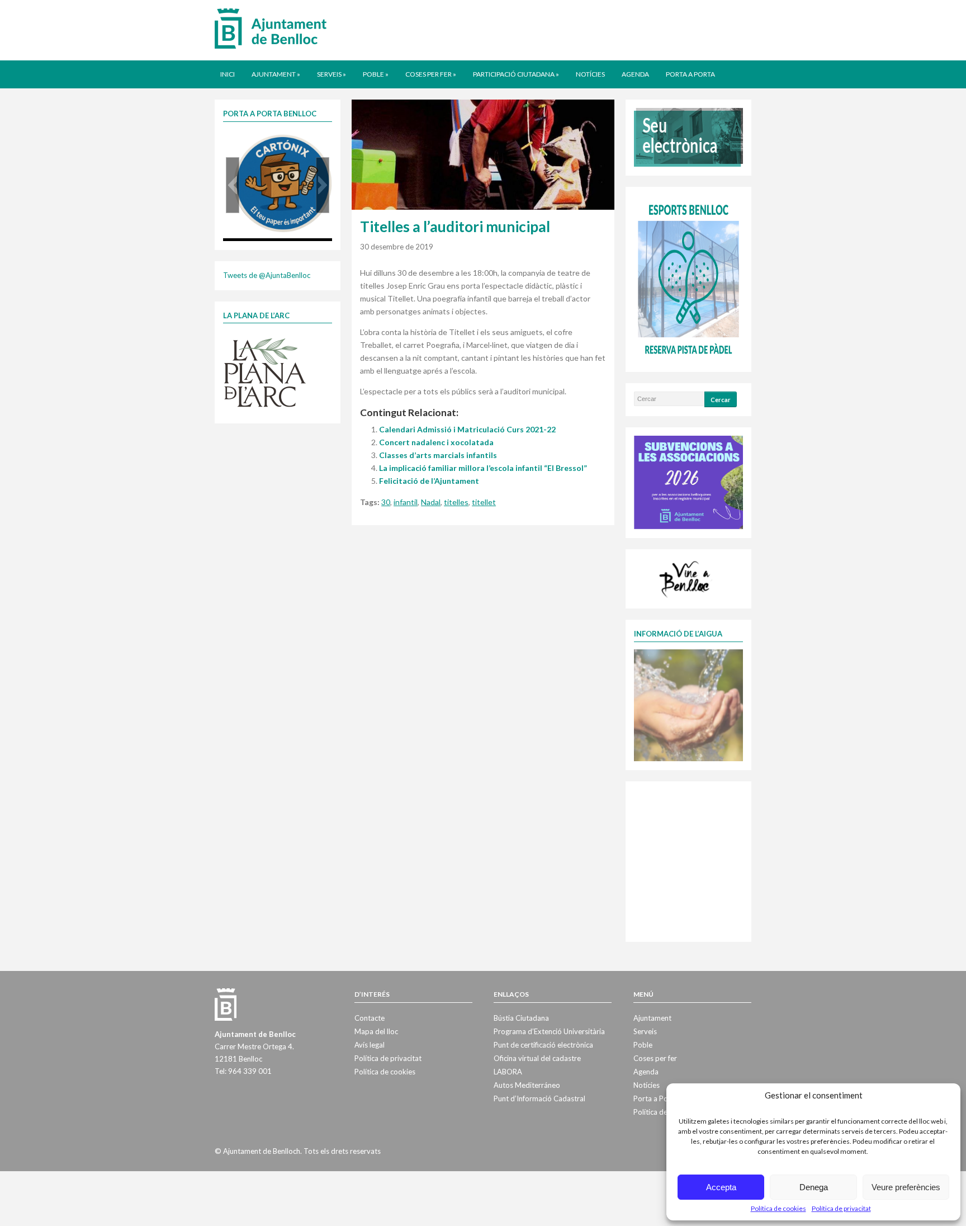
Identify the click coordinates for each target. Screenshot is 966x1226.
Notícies (590, 74)
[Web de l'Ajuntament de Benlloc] (270, 28)
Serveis (331, 74)
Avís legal (369, 1044)
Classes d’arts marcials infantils (438, 455)
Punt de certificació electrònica (543, 1044)
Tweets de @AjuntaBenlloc (266, 275)
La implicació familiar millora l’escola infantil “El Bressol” (483, 468)
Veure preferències (906, 1187)
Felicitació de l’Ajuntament (429, 480)
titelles (456, 502)
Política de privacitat (841, 1208)
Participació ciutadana (516, 74)
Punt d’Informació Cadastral (539, 1098)
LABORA (508, 1071)
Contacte (369, 1017)
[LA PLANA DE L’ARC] (265, 371)
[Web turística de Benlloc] (686, 577)
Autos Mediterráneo (527, 1085)
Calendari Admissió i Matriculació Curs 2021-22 (467, 429)
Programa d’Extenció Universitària (549, 1031)
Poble (376, 74)
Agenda (635, 74)
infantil (406, 502)
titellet (484, 502)
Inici (227, 74)
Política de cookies (778, 1208)
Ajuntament (276, 74)
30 (385, 502)
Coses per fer (430, 74)
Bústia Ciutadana (521, 1017)
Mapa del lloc (376, 1031)
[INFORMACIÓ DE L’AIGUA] (688, 704)
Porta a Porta (690, 74)
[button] (232, 185)
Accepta (721, 1187)
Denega (813, 1187)
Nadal (431, 502)
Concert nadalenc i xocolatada (436, 442)
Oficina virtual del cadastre (537, 1058)
